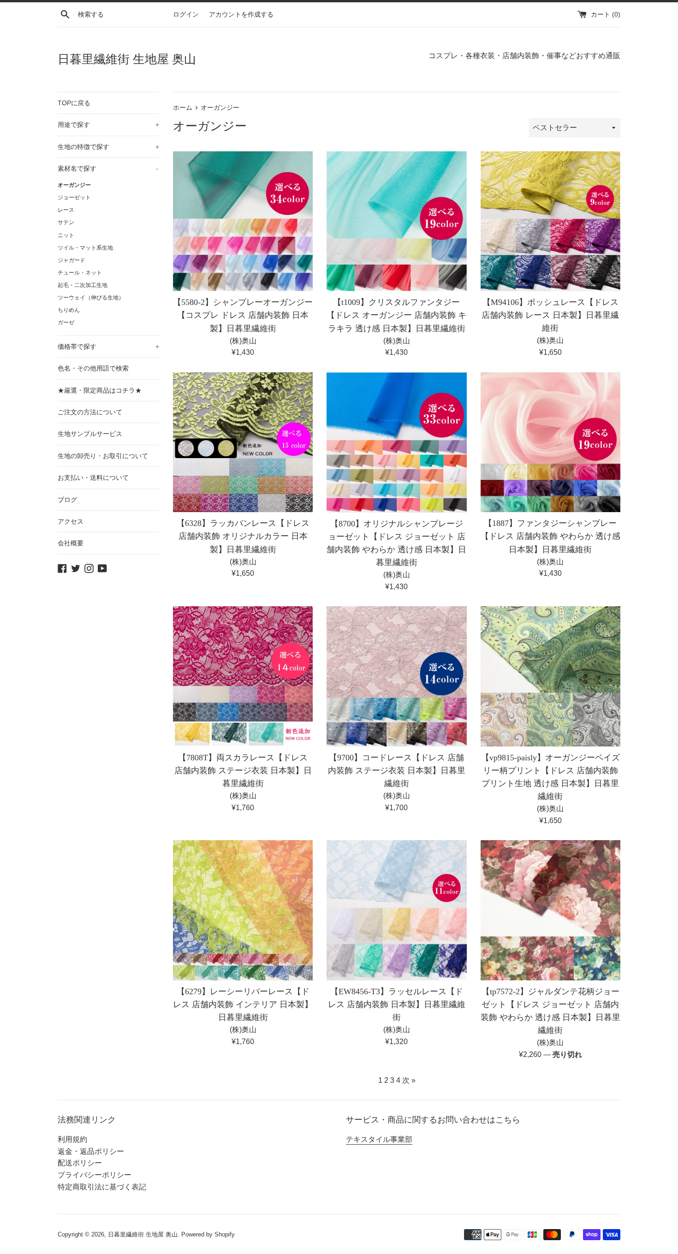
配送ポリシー (80, 1163)
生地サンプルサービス (90, 433)
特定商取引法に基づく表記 (102, 1187)
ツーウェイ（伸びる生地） (91, 297)
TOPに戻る (74, 103)
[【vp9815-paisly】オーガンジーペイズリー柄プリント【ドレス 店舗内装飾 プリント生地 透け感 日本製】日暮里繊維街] (550, 676)
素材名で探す (108, 168)
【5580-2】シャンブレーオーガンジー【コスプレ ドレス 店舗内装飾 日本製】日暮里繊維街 (243, 315)
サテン (66, 222)
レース (66, 210)
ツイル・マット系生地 (85, 248)
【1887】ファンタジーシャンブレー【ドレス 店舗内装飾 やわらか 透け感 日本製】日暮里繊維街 (550, 536)
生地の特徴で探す (108, 146)
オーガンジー (74, 185)
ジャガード (71, 260)
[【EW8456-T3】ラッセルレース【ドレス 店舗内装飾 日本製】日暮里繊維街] (396, 910)
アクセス (70, 521)
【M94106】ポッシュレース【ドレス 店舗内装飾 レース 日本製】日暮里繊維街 (550, 315)
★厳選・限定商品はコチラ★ (100, 390)
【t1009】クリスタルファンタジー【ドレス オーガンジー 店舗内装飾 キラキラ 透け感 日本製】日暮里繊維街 (396, 315)
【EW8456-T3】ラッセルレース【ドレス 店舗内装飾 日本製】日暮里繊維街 (396, 1004)
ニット (66, 235)
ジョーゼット (74, 197)
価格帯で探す (108, 346)
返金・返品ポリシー (91, 1151)
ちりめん (69, 310)
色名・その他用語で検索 (93, 368)
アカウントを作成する (241, 14)
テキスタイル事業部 (379, 1139)
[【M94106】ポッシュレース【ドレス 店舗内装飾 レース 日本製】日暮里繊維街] (550, 221)
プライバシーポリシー (94, 1175)
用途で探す (108, 124)
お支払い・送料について (93, 477)
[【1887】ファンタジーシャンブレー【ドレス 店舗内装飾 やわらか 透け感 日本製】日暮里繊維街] (550, 442)
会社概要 (70, 543)
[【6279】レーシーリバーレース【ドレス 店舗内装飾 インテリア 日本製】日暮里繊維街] (243, 910)
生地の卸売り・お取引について (103, 456)
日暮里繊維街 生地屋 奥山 (127, 59)
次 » (409, 1080)
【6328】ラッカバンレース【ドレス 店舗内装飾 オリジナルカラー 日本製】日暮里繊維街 (243, 536)
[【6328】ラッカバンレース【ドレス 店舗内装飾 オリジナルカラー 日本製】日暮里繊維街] (243, 442)
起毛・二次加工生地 (82, 285)
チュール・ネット (80, 272)
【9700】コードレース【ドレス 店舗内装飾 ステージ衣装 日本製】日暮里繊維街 (396, 770)
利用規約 (72, 1139)
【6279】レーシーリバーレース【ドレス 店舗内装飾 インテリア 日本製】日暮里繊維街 (243, 1004)
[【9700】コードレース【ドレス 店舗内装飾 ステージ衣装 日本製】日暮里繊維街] (396, 676)
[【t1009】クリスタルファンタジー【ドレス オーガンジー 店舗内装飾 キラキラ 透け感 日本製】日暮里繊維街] (396, 221)
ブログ (67, 499)
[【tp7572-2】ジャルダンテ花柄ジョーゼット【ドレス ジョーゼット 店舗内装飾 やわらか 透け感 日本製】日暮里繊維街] (550, 910)
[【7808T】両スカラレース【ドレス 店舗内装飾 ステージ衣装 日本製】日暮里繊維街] (243, 676)
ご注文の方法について (90, 412)
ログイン (186, 14)
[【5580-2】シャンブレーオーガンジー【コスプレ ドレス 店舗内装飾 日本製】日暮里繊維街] (243, 221)
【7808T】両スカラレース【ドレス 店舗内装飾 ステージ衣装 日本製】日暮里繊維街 (243, 770)
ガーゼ (66, 322)
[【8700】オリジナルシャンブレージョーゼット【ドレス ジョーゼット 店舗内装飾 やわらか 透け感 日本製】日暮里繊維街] (396, 442)
